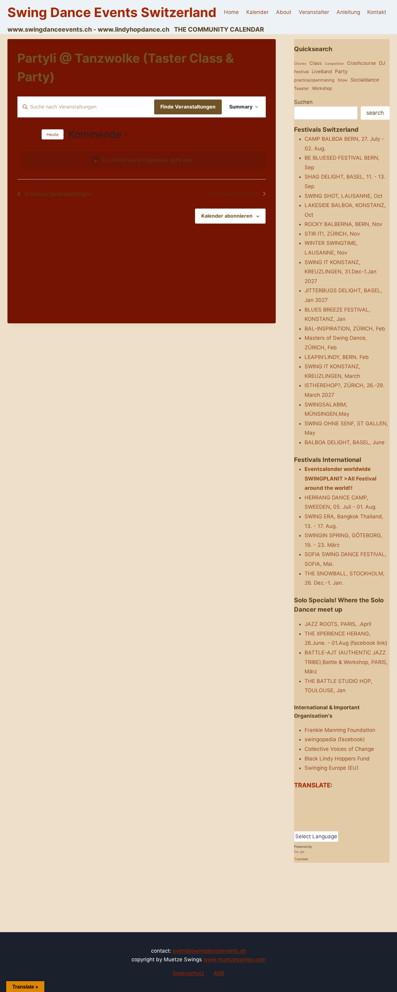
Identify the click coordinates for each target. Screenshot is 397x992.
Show (342, 80)
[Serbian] (340, 816)
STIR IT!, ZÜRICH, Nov (332, 234)
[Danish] (334, 797)
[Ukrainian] (334, 825)
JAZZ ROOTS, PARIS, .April (338, 624)
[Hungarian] (321, 806)
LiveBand (322, 71)
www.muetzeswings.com (234, 959)
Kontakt (376, 12)
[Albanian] (297, 797)
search (375, 112)
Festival (301, 71)
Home (231, 12)
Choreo (300, 63)
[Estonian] (303, 806)
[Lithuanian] (303, 816)
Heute (53, 134)
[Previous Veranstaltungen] (21, 134)
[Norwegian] (309, 816)
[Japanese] (334, 806)
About (283, 12)
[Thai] (321, 825)
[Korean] (340, 806)
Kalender (257, 12)
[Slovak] (297, 825)
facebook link (368, 643)
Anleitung (348, 12)
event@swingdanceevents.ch (209, 951)
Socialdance (364, 80)
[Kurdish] (297, 816)
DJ (382, 63)
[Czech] (328, 797)
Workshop (322, 88)
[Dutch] (340, 797)
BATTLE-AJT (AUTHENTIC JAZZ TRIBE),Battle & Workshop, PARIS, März (346, 662)
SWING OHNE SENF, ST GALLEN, (346, 423)
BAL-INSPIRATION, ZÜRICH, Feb (345, 329)
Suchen (303, 102)
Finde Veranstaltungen (188, 107)
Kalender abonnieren (226, 216)
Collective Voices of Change (339, 749)
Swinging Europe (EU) (332, 768)
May (310, 433)
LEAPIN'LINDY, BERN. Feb (337, 357)
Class (316, 63)
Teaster (301, 88)
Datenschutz (188, 973)
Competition (334, 64)
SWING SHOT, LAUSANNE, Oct (343, 196)
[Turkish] (328, 825)
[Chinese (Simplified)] (315, 797)
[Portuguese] (321, 816)
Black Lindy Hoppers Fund (337, 758)
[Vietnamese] (340, 825)
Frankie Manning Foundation (340, 730)
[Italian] (328, 806)
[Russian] (334, 816)
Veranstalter (314, 12)
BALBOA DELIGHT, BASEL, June (345, 442)
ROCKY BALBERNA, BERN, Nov (343, 224)
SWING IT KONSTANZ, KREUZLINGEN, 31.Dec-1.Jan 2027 (341, 271)
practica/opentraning (314, 80)
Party (341, 71)
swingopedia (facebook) (335, 739)
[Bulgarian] (309, 797)
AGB (218, 973)
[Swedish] (315, 825)
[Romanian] (328, 816)
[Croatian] (321, 797)
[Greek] (315, 806)
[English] (297, 806)
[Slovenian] (303, 825)
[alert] (143, 160)
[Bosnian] (303, 797)
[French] (309, 806)
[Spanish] (309, 825)
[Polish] (315, 816)
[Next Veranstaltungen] (33, 134)
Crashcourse (361, 63)
